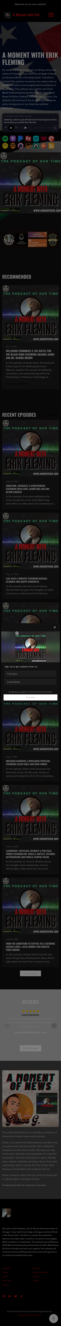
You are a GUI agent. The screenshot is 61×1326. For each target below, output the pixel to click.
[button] (54, 627)
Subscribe (30, 697)
